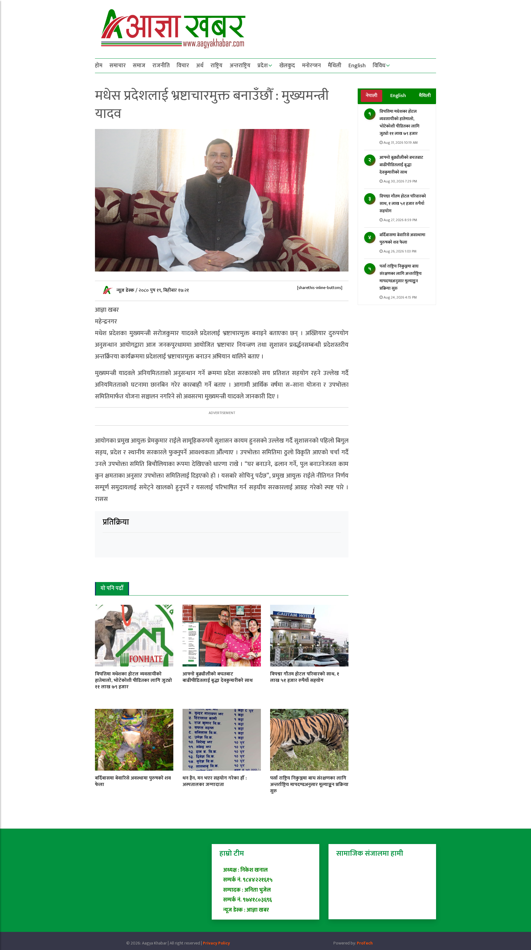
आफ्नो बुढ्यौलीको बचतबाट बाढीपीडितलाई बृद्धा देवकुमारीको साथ (401, 165)
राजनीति (161, 65)
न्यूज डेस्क (126, 290)
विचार (183, 65)
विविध (379, 65)
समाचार (117, 65)
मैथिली (334, 65)
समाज (139, 65)
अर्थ (199, 65)
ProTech (365, 943)
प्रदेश (263, 65)
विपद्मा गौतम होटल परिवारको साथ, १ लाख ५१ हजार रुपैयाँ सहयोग (403, 203)
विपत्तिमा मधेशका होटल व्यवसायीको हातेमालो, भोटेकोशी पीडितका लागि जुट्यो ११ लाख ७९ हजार (399, 122)
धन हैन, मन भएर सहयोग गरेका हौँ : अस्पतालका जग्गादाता (215, 781)
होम (98, 65)
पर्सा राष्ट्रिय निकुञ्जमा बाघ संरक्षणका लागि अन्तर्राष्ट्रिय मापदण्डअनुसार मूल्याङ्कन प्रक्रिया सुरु (401, 277)
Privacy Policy (216, 943)
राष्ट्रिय (216, 65)
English (357, 65)
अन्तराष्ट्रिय (240, 65)
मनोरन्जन (311, 65)
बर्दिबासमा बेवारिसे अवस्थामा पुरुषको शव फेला (402, 238)
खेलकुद (287, 65)
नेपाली (371, 96)
